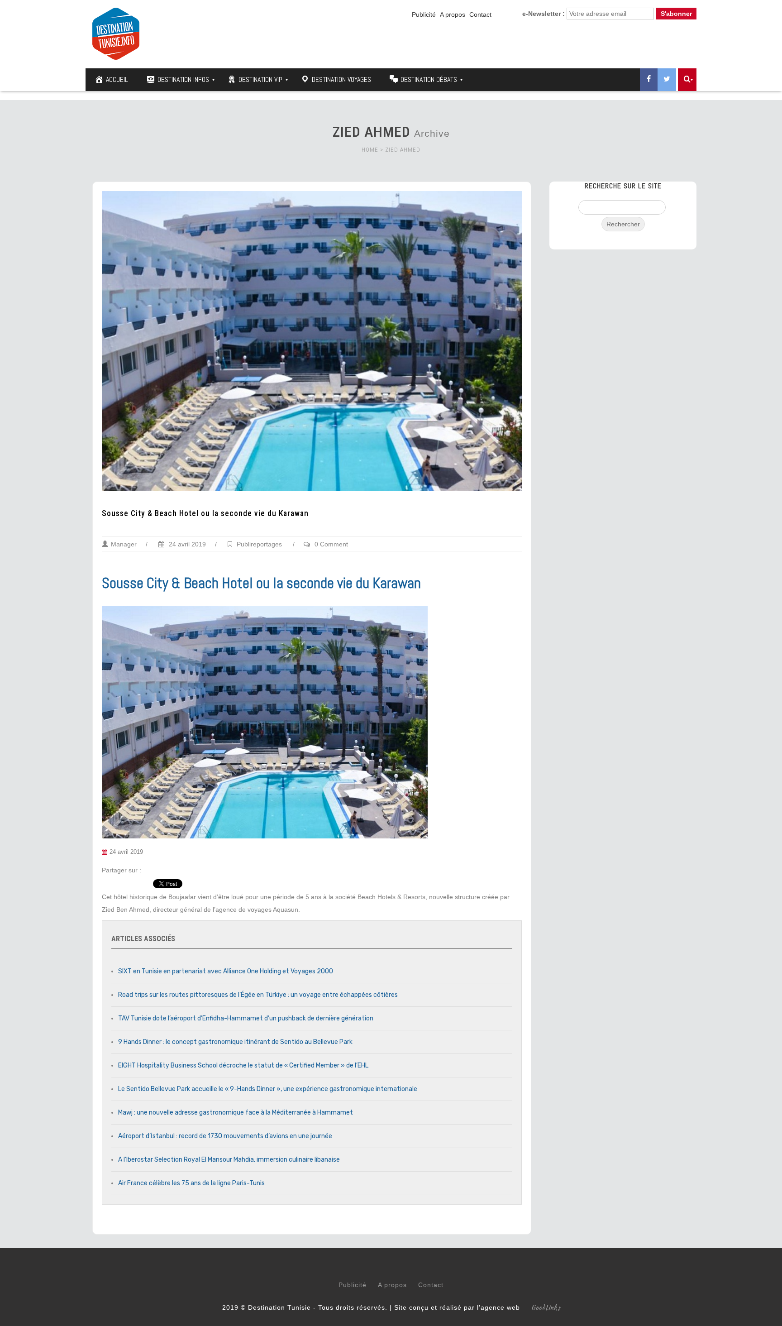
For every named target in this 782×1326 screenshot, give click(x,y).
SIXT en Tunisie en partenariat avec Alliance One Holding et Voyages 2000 (225, 971)
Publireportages (259, 544)
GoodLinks (545, 1307)
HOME (370, 149)
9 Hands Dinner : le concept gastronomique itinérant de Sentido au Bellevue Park (235, 1042)
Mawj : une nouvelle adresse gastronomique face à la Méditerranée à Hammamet (235, 1112)
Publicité (424, 14)
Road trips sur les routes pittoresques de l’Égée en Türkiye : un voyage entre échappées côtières (258, 995)
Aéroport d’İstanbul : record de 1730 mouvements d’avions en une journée (225, 1136)
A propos (452, 14)
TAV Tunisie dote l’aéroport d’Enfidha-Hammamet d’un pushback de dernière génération (245, 1018)
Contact (480, 14)
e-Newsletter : (543, 13)
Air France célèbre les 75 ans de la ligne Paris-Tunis (191, 1183)
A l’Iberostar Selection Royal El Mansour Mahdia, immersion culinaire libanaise (229, 1159)
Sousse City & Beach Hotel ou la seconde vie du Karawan (205, 513)
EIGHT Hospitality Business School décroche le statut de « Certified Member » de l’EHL (243, 1065)
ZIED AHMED (402, 149)
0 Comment (331, 544)
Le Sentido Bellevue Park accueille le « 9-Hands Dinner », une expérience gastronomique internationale (267, 1089)
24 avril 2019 (186, 544)
